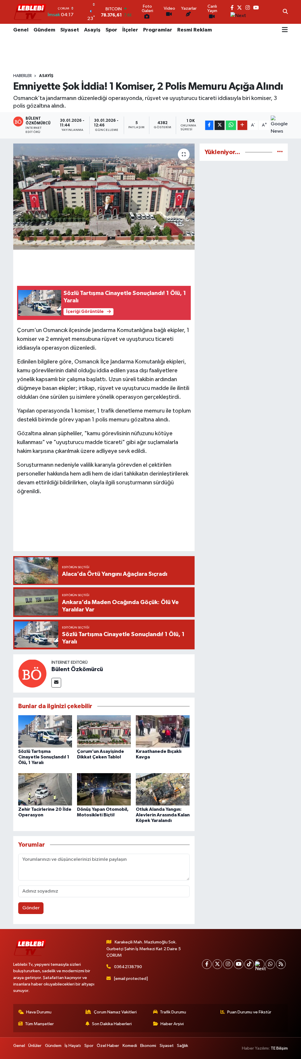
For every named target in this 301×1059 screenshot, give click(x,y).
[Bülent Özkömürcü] (32, 673)
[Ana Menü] (285, 30)
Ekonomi (148, 1045)
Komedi (130, 1045)
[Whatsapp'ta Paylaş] (231, 125)
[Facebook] (207, 964)
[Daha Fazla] (242, 125)
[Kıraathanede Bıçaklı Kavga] (163, 731)
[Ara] (285, 12)
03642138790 (128, 967)
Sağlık (182, 1045)
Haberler (22, 76)
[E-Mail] (56, 683)
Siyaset (69, 30)
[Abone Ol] (279, 125)
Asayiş (92, 30)
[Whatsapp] (270, 964)
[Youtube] (238, 964)
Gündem (44, 30)
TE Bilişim (279, 1048)
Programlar (157, 30)
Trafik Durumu (173, 1012)
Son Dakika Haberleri (112, 1024)
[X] (217, 964)
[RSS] (281, 964)
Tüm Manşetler (39, 1024)
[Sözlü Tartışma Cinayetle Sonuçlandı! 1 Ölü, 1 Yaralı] (45, 731)
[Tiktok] (249, 964)
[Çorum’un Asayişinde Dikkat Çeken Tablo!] (104, 731)
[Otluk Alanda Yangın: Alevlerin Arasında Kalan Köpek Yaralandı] (163, 789)
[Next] (260, 964)
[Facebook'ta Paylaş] (209, 125)
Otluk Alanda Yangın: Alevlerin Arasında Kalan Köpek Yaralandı (163, 815)
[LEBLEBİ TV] (30, 12)
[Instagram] (228, 964)
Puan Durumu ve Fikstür (249, 1012)
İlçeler (130, 30)
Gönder (31, 907)
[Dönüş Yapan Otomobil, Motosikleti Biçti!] (104, 789)
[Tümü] (280, 152)
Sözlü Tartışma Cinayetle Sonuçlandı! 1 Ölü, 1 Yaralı (43, 757)
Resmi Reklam (194, 30)
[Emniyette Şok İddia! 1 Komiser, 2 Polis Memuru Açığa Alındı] (104, 197)
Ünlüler (34, 1045)
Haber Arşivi (172, 1024)
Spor (111, 30)
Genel (21, 30)
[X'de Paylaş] (220, 125)
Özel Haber (108, 1045)
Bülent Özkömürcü (77, 669)
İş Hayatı (73, 1045)
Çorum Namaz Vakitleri (115, 1012)
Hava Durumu (38, 1012)
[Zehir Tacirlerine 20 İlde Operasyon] (45, 789)
